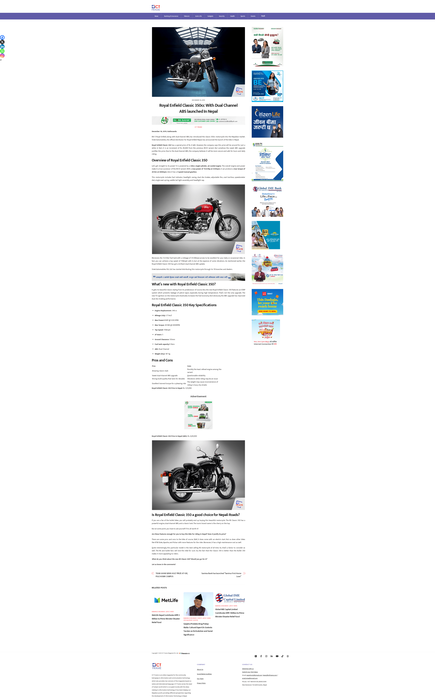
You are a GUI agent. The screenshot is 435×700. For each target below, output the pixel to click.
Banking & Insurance (171, 16)
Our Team (200, 678)
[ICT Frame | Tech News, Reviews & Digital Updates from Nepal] (156, 9)
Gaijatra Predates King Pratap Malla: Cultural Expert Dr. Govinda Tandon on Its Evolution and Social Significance (198, 629)
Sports (243, 16)
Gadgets (210, 16)
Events (253, 16)
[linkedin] (271, 656)
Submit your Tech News (250, 672)
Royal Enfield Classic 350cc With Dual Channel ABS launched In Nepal (198, 108)
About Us (200, 669)
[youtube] (277, 656)
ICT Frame (198, 127)
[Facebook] (2, 37)
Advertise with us (248, 668)
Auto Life (198, 16)
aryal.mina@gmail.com (250, 678)
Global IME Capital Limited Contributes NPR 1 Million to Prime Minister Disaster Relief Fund (229, 613)
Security (222, 16)
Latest (168, 612)
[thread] (287, 656)
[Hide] (1, 60)
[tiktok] (282, 656)
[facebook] (261, 656)
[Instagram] (2, 55)
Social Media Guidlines (204, 674)
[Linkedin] (2, 46)
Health (232, 16)
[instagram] (266, 656)
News (156, 16)
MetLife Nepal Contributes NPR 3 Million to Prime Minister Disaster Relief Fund (166, 618)
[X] (2, 42)
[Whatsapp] (2, 51)
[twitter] (256, 656)
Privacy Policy (201, 683)
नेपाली (263, 16)
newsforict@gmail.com (254, 675)
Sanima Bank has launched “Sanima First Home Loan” (221, 575)
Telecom (187, 16)
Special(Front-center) (191, 620)
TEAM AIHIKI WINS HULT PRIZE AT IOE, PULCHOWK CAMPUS (172, 575)
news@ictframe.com (270, 675)
